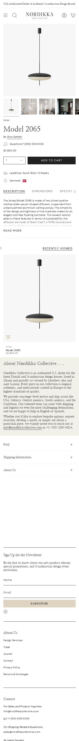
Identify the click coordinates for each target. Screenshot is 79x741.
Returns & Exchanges (16, 674)
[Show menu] (5, 15)
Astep (6, 120)
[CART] (73, 15)
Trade (6, 647)
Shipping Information (17, 457)
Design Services (13, 640)
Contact (8, 661)
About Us (9, 470)
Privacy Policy (11, 667)
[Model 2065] (39, 298)
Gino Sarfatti (14, 137)
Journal (7, 654)
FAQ (6, 444)
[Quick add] (8, 337)
